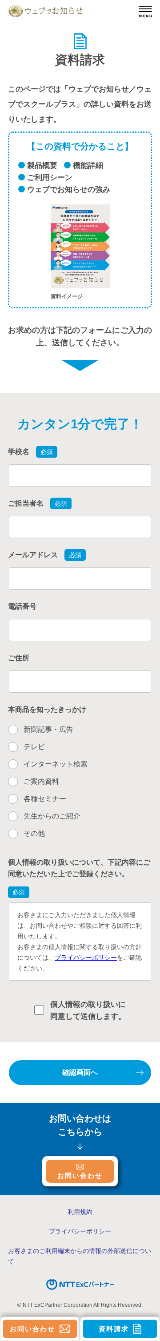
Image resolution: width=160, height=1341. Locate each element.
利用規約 (80, 1211)
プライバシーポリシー (86, 957)
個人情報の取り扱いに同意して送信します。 (88, 1010)
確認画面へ (80, 1072)
